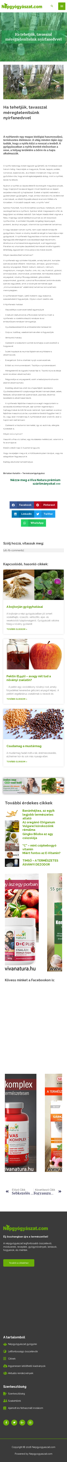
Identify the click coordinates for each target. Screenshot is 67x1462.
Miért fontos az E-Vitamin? (41, 853)
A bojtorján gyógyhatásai (25, 606)
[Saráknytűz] (29, 1122)
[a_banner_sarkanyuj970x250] (33, 785)
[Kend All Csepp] (33, 922)
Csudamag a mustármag (24, 746)
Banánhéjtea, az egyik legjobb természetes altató (38, 814)
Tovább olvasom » (17, 629)
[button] (22, 505)
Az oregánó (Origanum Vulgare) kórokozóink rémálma (38, 826)
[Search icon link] (52, 6)
